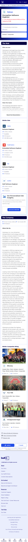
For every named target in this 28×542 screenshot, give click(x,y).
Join (20, 2)
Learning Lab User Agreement (14, 517)
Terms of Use (14, 527)
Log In (25, 2)
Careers (3, 471)
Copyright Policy (14, 522)
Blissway (10, 366)
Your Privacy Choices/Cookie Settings (14, 529)
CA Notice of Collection (14, 531)
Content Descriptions (6, 476)
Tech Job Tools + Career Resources (10, 500)
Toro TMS (10, 392)
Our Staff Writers (5, 474)
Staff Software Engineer (10, 184)
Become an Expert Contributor (9, 486)
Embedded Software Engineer (11, 148)
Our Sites (3, 512)
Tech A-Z (3, 506)
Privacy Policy (14, 524)
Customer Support (6, 492)
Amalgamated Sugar (13, 419)
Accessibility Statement (14, 519)
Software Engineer (8, 129)
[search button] (17, 2)
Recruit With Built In (6, 483)
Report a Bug (4, 497)
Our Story (3, 468)
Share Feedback (5, 495)
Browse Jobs (4, 503)
